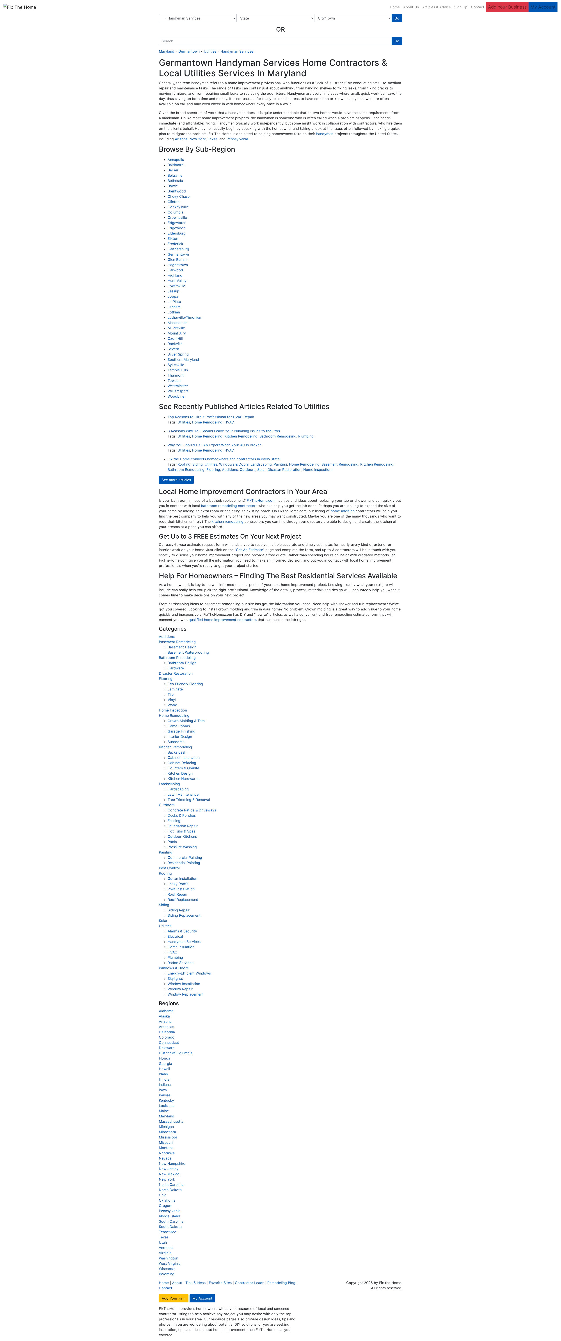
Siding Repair (179, 910)
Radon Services (180, 962)
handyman (324, 134)
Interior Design (180, 736)
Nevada (165, 1158)
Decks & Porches (182, 815)
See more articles (176, 480)
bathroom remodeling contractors (229, 505)
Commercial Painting (185, 857)
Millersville (176, 328)
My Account (543, 7)
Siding (197, 464)
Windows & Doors (234, 464)
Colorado (166, 1037)
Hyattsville (176, 286)
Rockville (175, 343)
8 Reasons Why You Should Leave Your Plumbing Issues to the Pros (224, 431)
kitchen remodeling (227, 521)
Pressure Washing (182, 847)
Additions (230, 469)
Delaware (166, 1048)
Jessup (173, 291)
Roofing (184, 464)
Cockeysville (178, 207)
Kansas (164, 1095)
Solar (261, 469)
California (167, 1032)
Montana (166, 1147)
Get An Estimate (249, 550)
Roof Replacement (183, 899)
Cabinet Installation (184, 757)
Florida (164, 1058)
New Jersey (168, 1169)
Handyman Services (236, 51)
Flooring (213, 469)
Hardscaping (178, 789)
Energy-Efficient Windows (189, 973)
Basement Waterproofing (188, 652)
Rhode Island (169, 1216)
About (177, 1283)
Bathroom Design (182, 663)
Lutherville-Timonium (185, 317)
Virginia (165, 1253)
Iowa (163, 1090)
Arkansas (166, 1026)
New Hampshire (172, 1163)
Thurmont (176, 375)
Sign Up (460, 7)
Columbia (175, 212)
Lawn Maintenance (183, 794)
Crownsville (177, 217)
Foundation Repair (183, 826)
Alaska (164, 1016)
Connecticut (169, 1042)
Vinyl (172, 699)
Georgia (165, 1063)
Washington (168, 1258)
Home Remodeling (207, 422)
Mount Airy (177, 333)
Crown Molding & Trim (186, 721)
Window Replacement (186, 994)
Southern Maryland (183, 359)
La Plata (174, 301)
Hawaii (164, 1069)
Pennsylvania (237, 139)
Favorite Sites (220, 1283)
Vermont (166, 1247)
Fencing (174, 820)
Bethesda (175, 180)
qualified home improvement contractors (223, 619)
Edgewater (177, 223)
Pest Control (169, 868)
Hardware (176, 668)
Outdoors (247, 469)
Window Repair (180, 989)
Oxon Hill (175, 338)
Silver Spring (178, 354)
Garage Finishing (181, 731)
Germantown (189, 51)
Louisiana (166, 1105)
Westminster (178, 386)
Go (396, 18)
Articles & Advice (436, 7)
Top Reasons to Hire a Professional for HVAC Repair (211, 417)
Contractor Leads (249, 1283)
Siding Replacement (184, 915)
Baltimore (175, 165)
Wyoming (166, 1274)
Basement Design (182, 647)
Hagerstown (178, 265)
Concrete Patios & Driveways (192, 810)
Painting (280, 464)
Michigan (166, 1126)
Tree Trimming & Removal (189, 799)
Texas (212, 139)
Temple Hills (178, 370)
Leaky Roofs (178, 884)
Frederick (175, 244)
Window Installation (184, 984)
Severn (173, 349)
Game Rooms (179, 726)
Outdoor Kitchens (182, 836)
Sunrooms (176, 742)
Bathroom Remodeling (277, 436)
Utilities (210, 51)
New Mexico (169, 1174)
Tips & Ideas (195, 1283)
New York (198, 139)
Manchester (177, 322)
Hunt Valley (177, 280)
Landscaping (261, 464)
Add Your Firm (174, 1298)
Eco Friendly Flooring (185, 684)
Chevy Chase (179, 196)
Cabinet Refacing (182, 763)
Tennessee (167, 1232)
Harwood (175, 270)
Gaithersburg (178, 249)
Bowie (173, 186)
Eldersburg (177, 233)
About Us (411, 7)
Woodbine (176, 396)
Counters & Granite (183, 768)
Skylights (175, 978)
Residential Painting (184, 863)
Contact (477, 7)
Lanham (174, 307)
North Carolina (171, 1184)
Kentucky (166, 1100)
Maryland (166, 51)
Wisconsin (167, 1268)
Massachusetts (171, 1121)
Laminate (175, 689)
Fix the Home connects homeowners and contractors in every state (224, 459)
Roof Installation (181, 889)
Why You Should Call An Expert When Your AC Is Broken (214, 445)
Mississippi (168, 1137)
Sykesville (176, 365)
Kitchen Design (180, 773)
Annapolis (176, 159)
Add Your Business (507, 7)
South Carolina (171, 1221)
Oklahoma (167, 1200)
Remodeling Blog (281, 1283)
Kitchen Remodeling (240, 436)
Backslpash (177, 752)
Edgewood (177, 228)
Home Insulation (181, 947)
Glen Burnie (177, 259)
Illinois (164, 1079)
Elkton (173, 238)
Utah (163, 1242)
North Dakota (170, 1190)
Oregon (165, 1205)
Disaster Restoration (284, 469)
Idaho (163, 1074)
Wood (172, 705)
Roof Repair (177, 894)
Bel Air (173, 170)
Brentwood (177, 191)
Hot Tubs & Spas (181, 831)
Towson (174, 380)
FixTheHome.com (261, 500)
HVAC (229, 422)
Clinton (173, 201)
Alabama (166, 1011)
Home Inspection (317, 469)
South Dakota (170, 1226)
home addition (343, 511)
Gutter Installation (182, 878)
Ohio (163, 1195)
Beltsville (175, 175)
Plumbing (306, 436)
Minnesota (167, 1132)
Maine (164, 1111)
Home (395, 7)
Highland (175, 275)
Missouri (166, 1142)
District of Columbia (175, 1053)
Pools (172, 841)
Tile (171, 694)
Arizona (181, 139)
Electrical (175, 936)
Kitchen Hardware (182, 778)
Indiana (165, 1084)
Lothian (174, 312)
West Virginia (170, 1263)
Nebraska (167, 1153)
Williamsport (178, 391)
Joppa (173, 296)
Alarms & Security (182, 931)
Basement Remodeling (339, 464)
